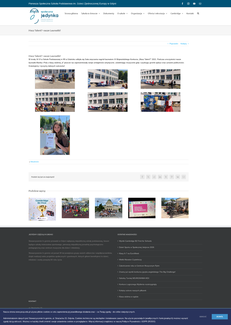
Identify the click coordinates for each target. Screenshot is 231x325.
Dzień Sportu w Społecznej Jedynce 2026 (136, 247)
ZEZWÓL (219, 317)
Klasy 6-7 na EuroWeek (129, 253)
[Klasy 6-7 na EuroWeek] (108, 199)
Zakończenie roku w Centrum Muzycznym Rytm (139, 266)
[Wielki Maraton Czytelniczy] (141, 199)
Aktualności (34, 162)
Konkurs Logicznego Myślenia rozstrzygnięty (138, 284)
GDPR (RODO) (148, 321)
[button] (198, 13)
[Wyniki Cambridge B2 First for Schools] (42, 199)
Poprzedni (174, 44)
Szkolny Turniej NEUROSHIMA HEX (134, 278)
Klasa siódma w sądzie (128, 297)
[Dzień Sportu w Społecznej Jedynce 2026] (75, 199)
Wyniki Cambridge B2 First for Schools (135, 241)
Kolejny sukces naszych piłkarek (132, 290)
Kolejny (184, 44)
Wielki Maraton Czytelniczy (130, 260)
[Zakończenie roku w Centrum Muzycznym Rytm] (175, 199)
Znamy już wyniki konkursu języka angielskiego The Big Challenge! (147, 272)
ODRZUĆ (203, 317)
